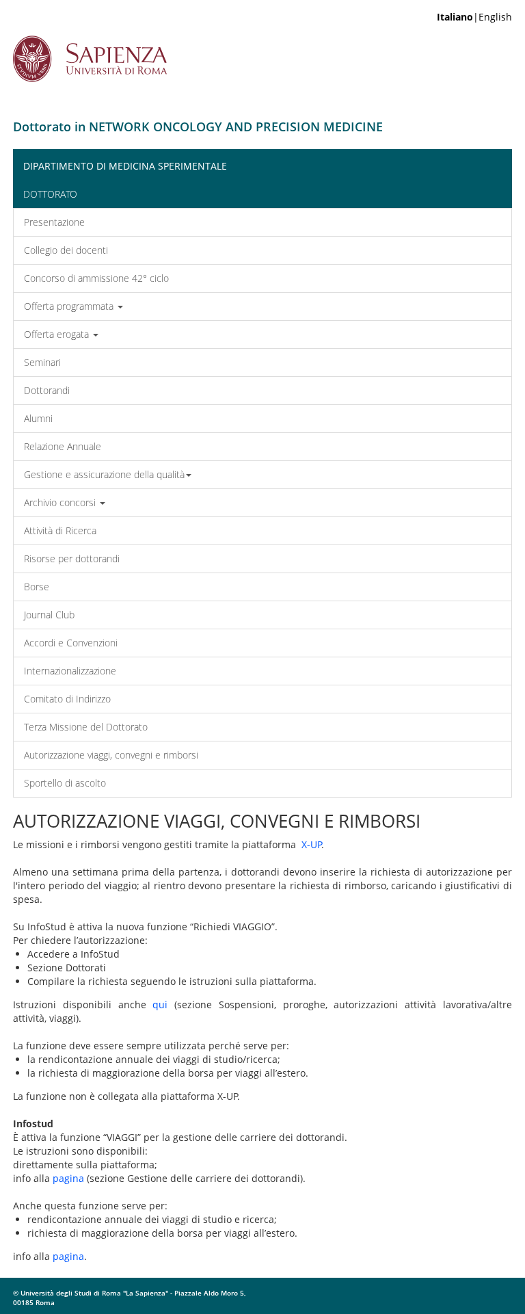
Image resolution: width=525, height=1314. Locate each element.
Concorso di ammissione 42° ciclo (96, 278)
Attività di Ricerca (60, 530)
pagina (68, 1178)
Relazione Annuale (62, 446)
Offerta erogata (58, 334)
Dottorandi (47, 390)
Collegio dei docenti (66, 250)
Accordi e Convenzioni (71, 642)
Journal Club (49, 614)
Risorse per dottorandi (72, 558)
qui (159, 1004)
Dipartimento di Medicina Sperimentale (125, 165)
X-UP (311, 844)
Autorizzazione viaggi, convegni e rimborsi (111, 754)
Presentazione (54, 221)
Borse (36, 586)
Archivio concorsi (61, 502)
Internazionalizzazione (70, 670)
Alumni (38, 418)
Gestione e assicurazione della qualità (104, 474)
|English (474, 16)
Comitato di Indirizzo (67, 698)
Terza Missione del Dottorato (86, 726)
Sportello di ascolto (65, 782)
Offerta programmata (70, 306)
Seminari (42, 362)
